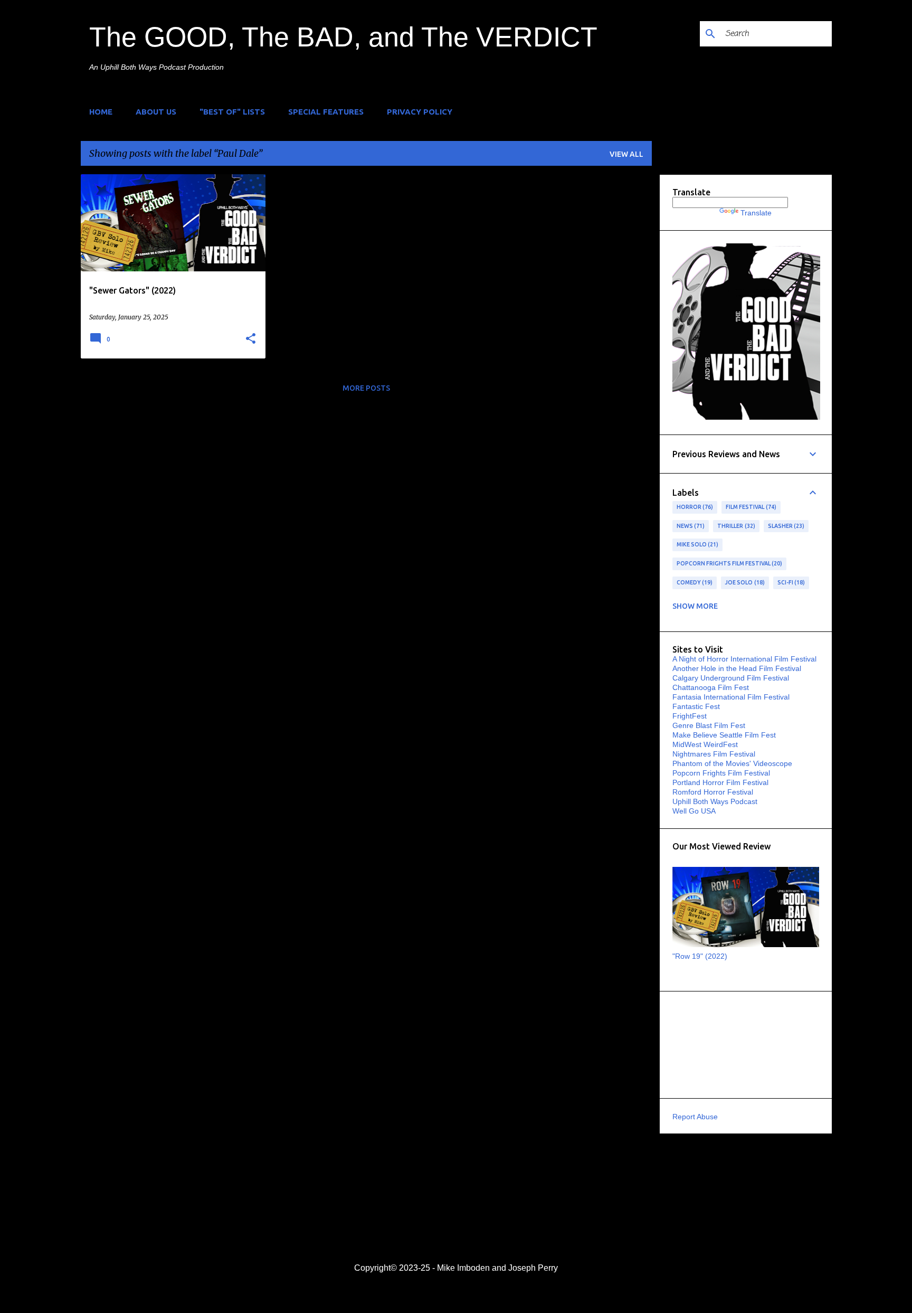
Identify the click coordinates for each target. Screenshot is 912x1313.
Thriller (735, 526)
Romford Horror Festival (712, 792)
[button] (250, 339)
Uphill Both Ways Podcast (714, 801)
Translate (756, 213)
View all (626, 154)
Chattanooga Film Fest (710, 687)
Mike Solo (697, 544)
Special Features (326, 111)
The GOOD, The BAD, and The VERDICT (343, 37)
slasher (785, 526)
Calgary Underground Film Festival (730, 678)
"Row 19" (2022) (699, 956)
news (690, 526)
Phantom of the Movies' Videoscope (732, 763)
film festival (750, 507)
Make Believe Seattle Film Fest (724, 735)
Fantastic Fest (696, 706)
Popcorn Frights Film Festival (729, 563)
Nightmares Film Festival (713, 754)
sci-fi (790, 582)
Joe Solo (744, 582)
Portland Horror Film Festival (720, 782)
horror (694, 507)
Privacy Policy (419, 111)
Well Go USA (694, 811)
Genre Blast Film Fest (708, 725)
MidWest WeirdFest (705, 744)
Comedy (694, 582)
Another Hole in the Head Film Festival (736, 668)
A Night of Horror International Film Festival (744, 659)
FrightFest (689, 716)
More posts (366, 388)
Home (100, 111)
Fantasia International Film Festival (731, 697)
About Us (156, 111)
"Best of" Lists (232, 111)
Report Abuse (695, 1116)
